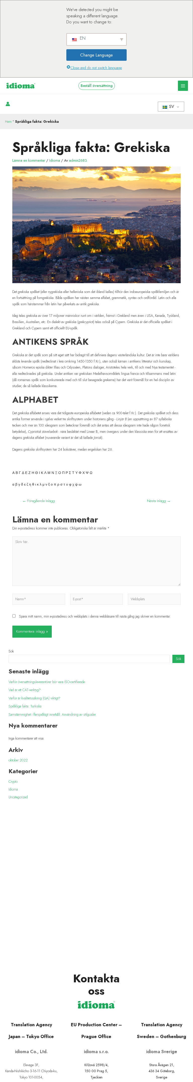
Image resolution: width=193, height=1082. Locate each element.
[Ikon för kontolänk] (8, 104)
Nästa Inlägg (159, 501)
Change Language (96, 55)
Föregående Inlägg (38, 501)
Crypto (13, 781)
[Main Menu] (183, 86)
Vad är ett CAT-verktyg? (25, 689)
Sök (11, 651)
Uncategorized (18, 797)
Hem (8, 121)
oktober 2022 (18, 760)
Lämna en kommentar (28, 160)
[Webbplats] (154, 600)
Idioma (54, 160)
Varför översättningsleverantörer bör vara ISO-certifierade (47, 681)
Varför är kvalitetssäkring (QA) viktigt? (34, 698)
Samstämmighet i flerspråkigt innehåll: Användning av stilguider (52, 714)
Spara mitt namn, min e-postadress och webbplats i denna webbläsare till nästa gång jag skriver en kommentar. (95, 616)
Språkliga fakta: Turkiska (25, 706)
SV (171, 106)
